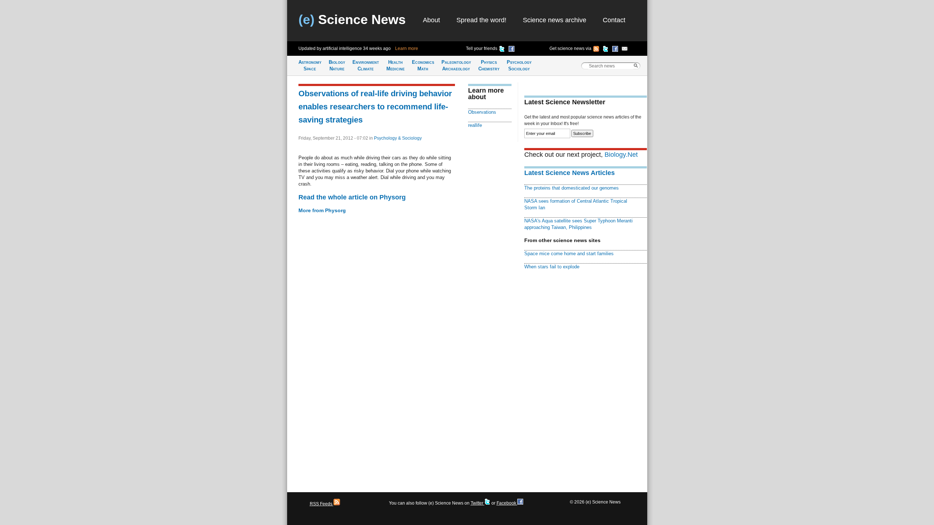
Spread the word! (481, 20)
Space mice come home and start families (569, 253)
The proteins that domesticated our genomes (571, 188)
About (431, 20)
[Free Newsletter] (624, 50)
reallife (475, 125)
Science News (352, 19)
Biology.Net (621, 154)
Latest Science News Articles (569, 172)
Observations (482, 112)
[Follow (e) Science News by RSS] (596, 50)
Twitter (478, 503)
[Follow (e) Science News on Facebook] (615, 50)
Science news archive (554, 20)
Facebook (507, 503)
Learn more (406, 48)
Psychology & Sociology (398, 138)
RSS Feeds (321, 503)
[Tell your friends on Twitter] (502, 50)
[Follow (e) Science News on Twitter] (605, 50)
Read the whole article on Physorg (352, 197)
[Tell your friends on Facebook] (511, 50)
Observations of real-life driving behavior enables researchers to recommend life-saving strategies (375, 106)
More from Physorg (322, 210)
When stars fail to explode (551, 266)
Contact (614, 20)
